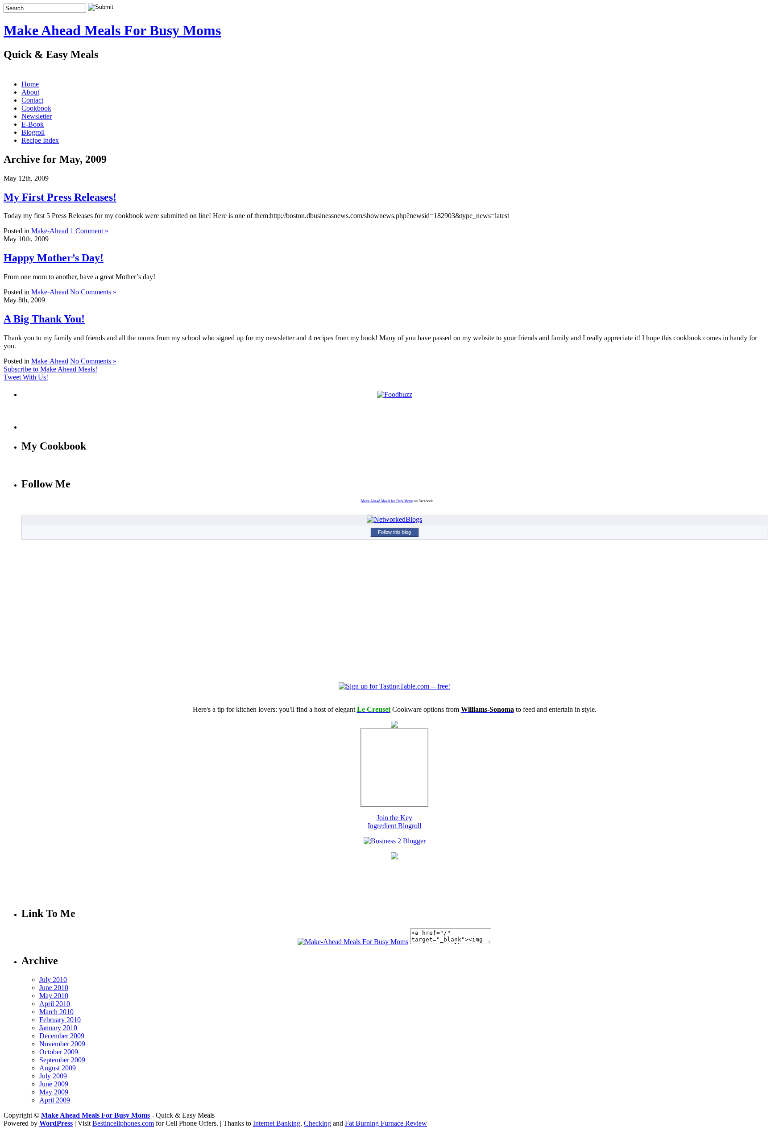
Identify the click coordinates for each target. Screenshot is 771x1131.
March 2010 (56, 1011)
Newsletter (36, 116)
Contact (32, 100)
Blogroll (33, 132)
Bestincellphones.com (123, 1123)
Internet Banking (276, 1123)
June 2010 (53, 987)
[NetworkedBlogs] (394, 519)
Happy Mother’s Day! (54, 258)
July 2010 (53, 979)
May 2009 (53, 1092)
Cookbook (36, 108)
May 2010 (53, 995)
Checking (317, 1123)
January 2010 (58, 1028)
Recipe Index (40, 140)
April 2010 (54, 1003)
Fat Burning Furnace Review (386, 1123)
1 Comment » (89, 231)
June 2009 (53, 1084)
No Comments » (93, 292)
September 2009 (62, 1060)
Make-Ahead (49, 231)
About (30, 92)
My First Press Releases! (60, 197)
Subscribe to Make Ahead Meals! (50, 369)
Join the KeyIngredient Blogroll (394, 822)
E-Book (32, 124)
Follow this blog (394, 532)
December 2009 (61, 1036)
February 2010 (60, 1020)
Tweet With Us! (26, 377)
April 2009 (54, 1100)
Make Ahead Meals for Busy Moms (387, 501)
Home (30, 84)
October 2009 (58, 1052)
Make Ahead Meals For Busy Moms (112, 30)
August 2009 (57, 1068)
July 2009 (53, 1076)
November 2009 (62, 1044)
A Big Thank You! (44, 319)
